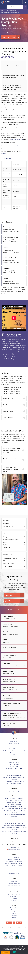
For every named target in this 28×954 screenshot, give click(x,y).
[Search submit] (25, 7)
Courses (8, 10)
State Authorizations (17, 139)
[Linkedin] (9, 57)
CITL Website (6, 695)
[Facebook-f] (7, 923)
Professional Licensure (17, 146)
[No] (26, 949)
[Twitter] (6, 57)
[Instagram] (12, 57)
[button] (14, 398)
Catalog (3, 153)
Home (2, 10)
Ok (14, 951)
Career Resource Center (10, 723)
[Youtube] (20, 923)
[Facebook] (2, 57)
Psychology (13, 10)
